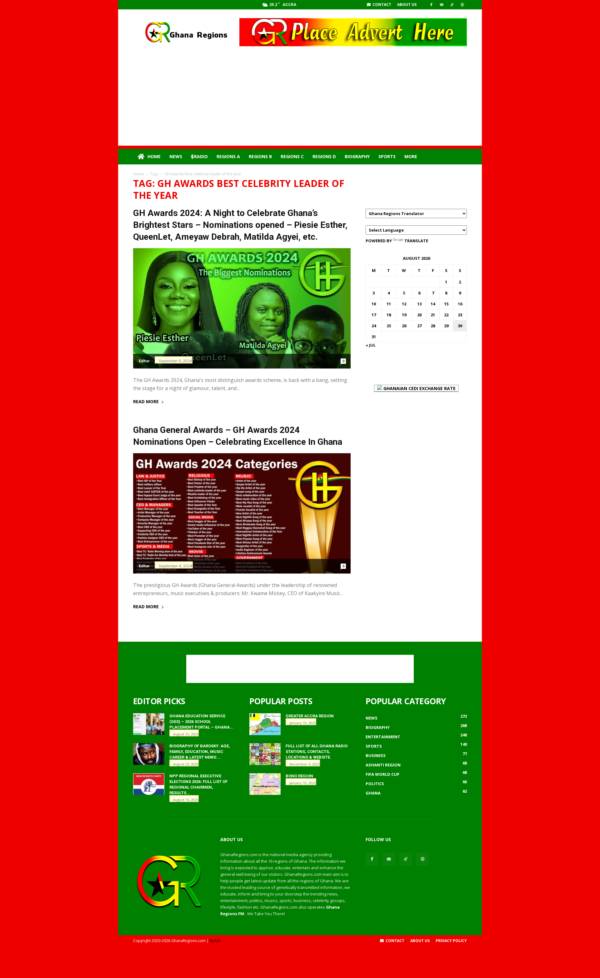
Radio (201, 156)
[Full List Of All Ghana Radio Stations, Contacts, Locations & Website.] (265, 754)
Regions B (260, 156)
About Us (407, 4)
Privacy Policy (451, 940)
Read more (146, 401)
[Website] (462, 4)
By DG (215, 940)
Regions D (324, 156)
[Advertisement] (300, 102)
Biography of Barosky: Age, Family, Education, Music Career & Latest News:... (199, 752)
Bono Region (299, 776)
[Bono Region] (265, 784)
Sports (387, 156)
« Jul (371, 345)
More (410, 156)
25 (389, 326)
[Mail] (441, 4)
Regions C (292, 156)
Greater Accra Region (310, 716)
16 (460, 304)
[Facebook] (431, 4)
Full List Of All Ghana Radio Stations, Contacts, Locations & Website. (317, 752)
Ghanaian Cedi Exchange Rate (419, 388)
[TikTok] (452, 4)
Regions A (228, 156)
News (175, 156)
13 (419, 304)
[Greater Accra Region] (265, 724)
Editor (144, 361)
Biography (357, 156)
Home (154, 156)
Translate (416, 240)
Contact (381, 4)
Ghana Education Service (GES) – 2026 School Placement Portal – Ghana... (201, 722)
